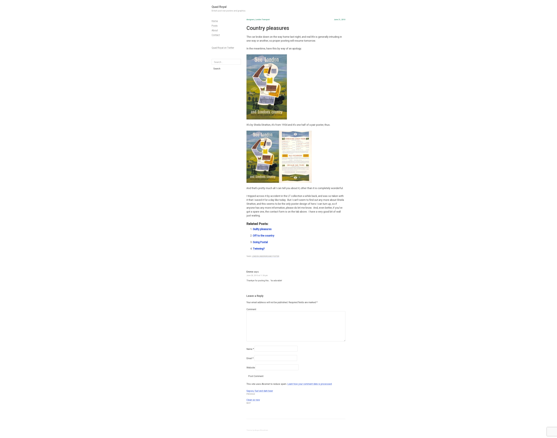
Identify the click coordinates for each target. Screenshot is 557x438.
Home (215, 21)
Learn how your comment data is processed (309, 384)
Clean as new (253, 400)
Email (250, 358)
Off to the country (263, 235)
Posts (215, 25)
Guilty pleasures (262, 229)
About (215, 30)
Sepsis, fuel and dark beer (259, 391)
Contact (216, 35)
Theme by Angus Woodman (257, 430)
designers (250, 20)
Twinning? (259, 248)
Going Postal (260, 242)
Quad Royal (219, 7)
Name (250, 349)
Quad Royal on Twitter (223, 47)
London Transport (262, 20)
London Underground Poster (265, 256)
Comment (251, 309)
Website (250, 367)
